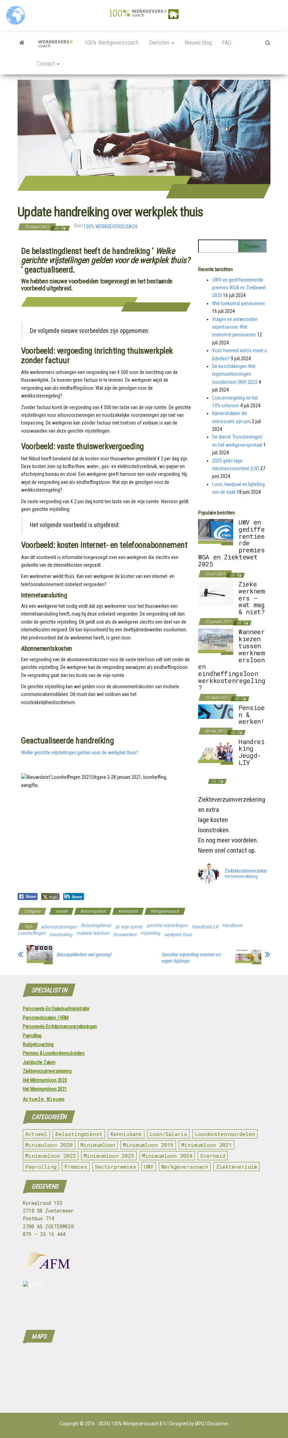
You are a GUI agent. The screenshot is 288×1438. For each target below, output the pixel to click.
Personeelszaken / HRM (45, 1017)
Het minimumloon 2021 (45, 1089)
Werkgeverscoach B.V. (144, 1423)
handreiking (61, 934)
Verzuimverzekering (241, 877)
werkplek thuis (178, 934)
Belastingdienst (92, 911)
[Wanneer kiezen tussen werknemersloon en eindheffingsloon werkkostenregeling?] (215, 641)
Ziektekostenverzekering (248, 871)
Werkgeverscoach (165, 911)
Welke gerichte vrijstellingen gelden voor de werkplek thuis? (79, 752)
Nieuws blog (198, 42)
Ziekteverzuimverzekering (47, 1071)
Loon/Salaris (168, 1133)
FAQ (226, 42)
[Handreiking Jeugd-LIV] (215, 751)
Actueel (61, 911)
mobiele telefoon (92, 933)
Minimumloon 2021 (206, 1144)
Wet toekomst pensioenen (238, 303)
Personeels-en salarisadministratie (56, 1008)
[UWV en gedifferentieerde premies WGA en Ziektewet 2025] (215, 531)
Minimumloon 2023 (109, 1155)
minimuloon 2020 (49, 1144)
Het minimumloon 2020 (45, 1080)
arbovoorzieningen (59, 927)
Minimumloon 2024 (167, 1155)
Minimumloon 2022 (50, 1155)
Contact (46, 63)
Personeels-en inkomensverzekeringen (60, 1026)
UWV (148, 1166)
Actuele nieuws (44, 1099)
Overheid (212, 1155)
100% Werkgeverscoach (111, 42)
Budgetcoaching (38, 1044)
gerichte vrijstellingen (167, 925)
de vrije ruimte (129, 927)
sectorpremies (115, 1166)
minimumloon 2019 (148, 1144)
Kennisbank (128, 911)
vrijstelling (150, 933)
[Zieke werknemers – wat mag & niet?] (215, 593)
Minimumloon (97, 1144)
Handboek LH (205, 927)
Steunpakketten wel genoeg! (83, 954)
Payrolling (32, 1035)
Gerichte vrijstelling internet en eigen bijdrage (191, 958)
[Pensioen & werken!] (215, 711)
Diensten (160, 42)
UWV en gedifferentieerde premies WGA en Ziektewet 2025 (239, 287)
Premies (75, 1166)
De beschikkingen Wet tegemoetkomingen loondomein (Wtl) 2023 (234, 374)
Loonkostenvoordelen (225, 1133)
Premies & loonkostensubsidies (54, 1053)
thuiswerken (125, 934)
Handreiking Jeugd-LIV (251, 752)
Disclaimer (217, 1423)
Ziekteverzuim (236, 1166)
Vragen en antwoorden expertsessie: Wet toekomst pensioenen (234, 327)
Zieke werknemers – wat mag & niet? (251, 598)
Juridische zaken (39, 1062)
